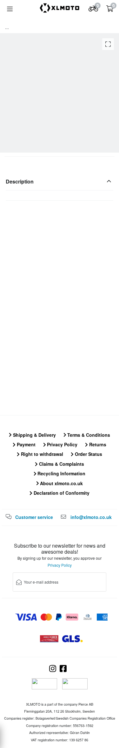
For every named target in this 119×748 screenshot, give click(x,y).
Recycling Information (60, 473)
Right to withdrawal (41, 454)
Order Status (88, 454)
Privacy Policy (61, 444)
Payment (26, 444)
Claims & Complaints (61, 464)
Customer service (34, 517)
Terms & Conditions (88, 435)
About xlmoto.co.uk (61, 483)
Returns (97, 444)
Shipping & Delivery (34, 435)
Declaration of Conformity (60, 493)
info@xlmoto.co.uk (91, 517)
